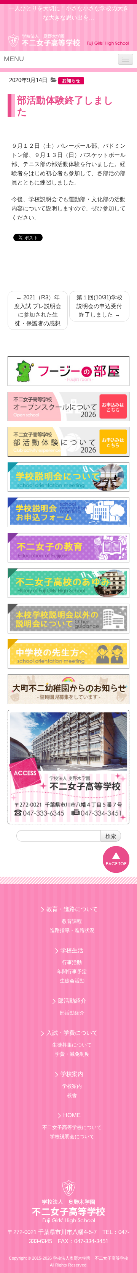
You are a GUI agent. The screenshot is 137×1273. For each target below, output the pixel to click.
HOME (72, 1115)
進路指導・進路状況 (72, 930)
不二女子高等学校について (72, 1127)
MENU (14, 59)
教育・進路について (72, 909)
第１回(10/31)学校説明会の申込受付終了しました (99, 306)
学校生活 (72, 950)
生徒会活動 (72, 981)
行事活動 (72, 962)
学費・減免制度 (72, 1054)
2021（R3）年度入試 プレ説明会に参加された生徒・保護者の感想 (37, 310)
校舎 (72, 1095)
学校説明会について (72, 1136)
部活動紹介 (72, 1000)
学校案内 (72, 1074)
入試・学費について (72, 1032)
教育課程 (72, 921)
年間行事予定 (72, 971)
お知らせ (71, 80)
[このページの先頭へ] (116, 859)
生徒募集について (72, 1045)
